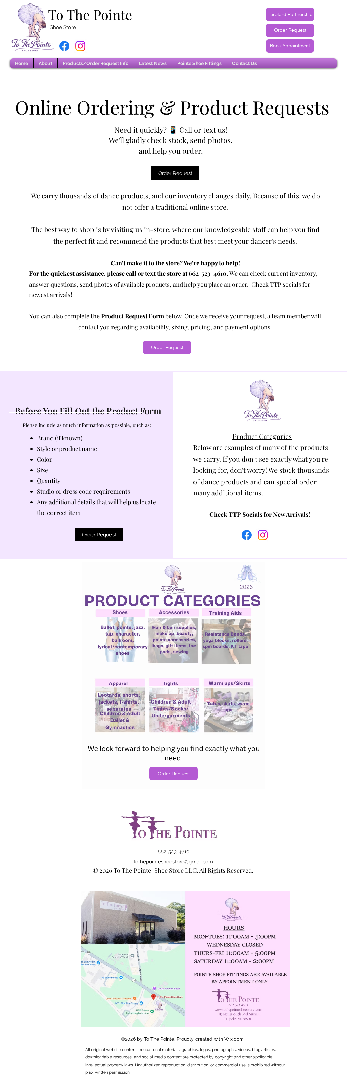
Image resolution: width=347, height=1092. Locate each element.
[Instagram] (80, 46)
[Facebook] (64, 46)
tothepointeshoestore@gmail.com (173, 862)
